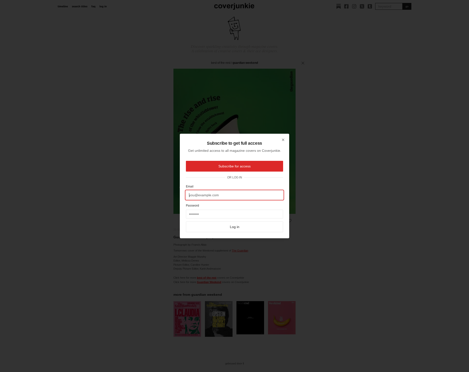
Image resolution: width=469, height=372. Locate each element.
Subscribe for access (234, 166)
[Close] (283, 140)
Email (189, 186)
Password (192, 205)
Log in (234, 227)
